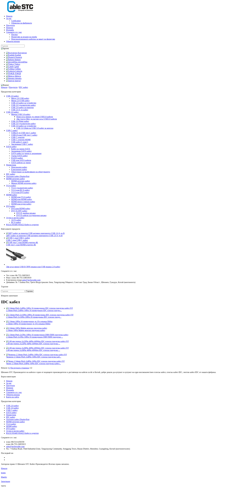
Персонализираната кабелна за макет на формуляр (33, 39)
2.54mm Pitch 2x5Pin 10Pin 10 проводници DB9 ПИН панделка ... (34, 337)
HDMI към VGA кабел (21, 197)
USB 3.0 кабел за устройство (23, 126)
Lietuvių (18, 71)
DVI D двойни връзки (26, 213)
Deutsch (18, 57)
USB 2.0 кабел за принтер (22, 107)
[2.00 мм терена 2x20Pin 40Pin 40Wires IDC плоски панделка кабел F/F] (37, 348)
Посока (14, 34)
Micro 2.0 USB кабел (20, 98)
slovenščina (22, 62)
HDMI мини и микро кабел (23, 202)
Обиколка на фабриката (21, 23)
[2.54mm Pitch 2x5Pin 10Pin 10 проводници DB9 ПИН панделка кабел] (37, 335)
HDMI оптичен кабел (15, 179)
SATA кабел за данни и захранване (26, 153)
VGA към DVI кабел (20, 192)
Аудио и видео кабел (15, 218)
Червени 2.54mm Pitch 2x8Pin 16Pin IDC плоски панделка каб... (33, 357)
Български (22, 53)
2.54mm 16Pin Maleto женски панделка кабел (25, 330)
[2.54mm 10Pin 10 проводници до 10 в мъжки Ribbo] (29, 321)
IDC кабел (23, 87)
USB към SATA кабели (21, 160)
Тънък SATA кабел (19, 156)
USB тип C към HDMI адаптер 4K (21, 245)
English (17, 55)
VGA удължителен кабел (22, 188)
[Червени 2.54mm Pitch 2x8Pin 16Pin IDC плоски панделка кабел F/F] (36, 355)
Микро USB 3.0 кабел (20, 114)
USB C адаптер (17, 137)
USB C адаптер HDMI (20, 140)
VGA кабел (11, 185)
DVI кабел (10, 206)
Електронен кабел (19, 169)
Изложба (10, 30)
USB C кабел (11, 130)
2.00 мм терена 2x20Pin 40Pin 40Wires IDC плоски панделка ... (33, 350)
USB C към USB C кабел (17, 240)
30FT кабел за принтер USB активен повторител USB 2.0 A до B (34, 235)
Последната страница (19, 368)
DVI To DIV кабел (19, 211)
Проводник (11, 165)
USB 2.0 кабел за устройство (23, 103)
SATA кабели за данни (21, 163)
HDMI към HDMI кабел (21, 199)
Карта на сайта (12, 397)
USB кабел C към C (19, 142)
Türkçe (17, 64)
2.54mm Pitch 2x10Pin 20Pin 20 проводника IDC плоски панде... (33, 317)
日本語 (17, 73)
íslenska (18, 78)
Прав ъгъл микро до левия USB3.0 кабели (34, 117)
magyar (17, 81)
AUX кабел (16, 220)
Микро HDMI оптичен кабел (23, 183)
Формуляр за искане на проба (24, 37)
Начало (9, 16)
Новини (9, 28)
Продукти (10, 25)
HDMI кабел (11, 195)
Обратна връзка (13, 41)
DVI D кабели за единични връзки (31, 215)
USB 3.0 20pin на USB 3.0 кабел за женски (34, 128)
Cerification (16, 21)
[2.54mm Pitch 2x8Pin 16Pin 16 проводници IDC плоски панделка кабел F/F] (39, 308)
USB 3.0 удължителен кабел (23, 123)
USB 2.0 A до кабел (19, 110)
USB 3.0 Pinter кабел (20, 121)
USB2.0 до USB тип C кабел (23, 133)
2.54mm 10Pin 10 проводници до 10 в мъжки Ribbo (28, 324)
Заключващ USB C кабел (22, 144)
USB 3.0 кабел (12, 112)
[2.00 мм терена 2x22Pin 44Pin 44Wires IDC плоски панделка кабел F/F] (37, 341)
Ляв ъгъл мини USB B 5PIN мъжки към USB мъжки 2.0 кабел (33, 267)
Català (16, 66)
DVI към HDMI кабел (20, 208)
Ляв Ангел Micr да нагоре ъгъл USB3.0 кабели (36, 119)
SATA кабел (11, 146)
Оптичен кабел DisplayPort (17, 176)
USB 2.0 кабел (12, 96)
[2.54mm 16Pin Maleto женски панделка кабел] (26, 328)
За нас (8, 18)
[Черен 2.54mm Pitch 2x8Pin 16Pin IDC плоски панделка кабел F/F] (35, 361)
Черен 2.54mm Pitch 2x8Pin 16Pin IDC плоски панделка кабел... (33, 363)
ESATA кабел (17, 158)
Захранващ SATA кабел (21, 151)
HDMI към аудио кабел (21, 204)
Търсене (29, 291)
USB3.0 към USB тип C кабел (24, 135)
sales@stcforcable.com (31, 280)
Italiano (17, 60)
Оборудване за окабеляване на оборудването (30, 172)
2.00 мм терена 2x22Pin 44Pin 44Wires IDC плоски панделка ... (33, 344)
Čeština (17, 69)
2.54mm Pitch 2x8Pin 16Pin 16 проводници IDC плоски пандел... (34, 310)
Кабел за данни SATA (20, 149)
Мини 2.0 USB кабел (20, 101)
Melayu (17, 76)
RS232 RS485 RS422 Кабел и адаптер (22, 225)
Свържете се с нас (14, 32)
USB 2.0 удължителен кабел (23, 105)
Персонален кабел (19, 167)
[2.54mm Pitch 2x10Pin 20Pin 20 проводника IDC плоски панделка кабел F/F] (40, 315)
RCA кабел (16, 222)
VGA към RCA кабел (20, 190)
